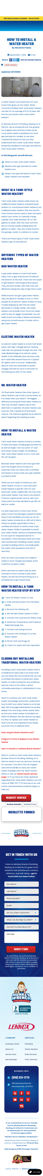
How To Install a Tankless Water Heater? (21, 748)
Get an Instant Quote (31, 60)
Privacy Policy (32, 1143)
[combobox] (21, 912)
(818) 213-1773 (20, 1078)
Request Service (16, 798)
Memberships (11, 1059)
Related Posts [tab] (30, 804)
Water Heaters (11, 65)
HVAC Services (31, 1059)
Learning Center (12, 1044)
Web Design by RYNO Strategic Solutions (21, 1149)
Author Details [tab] (14, 804)
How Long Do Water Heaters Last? (17, 732)
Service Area (11, 1054)
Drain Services (31, 1054)
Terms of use (21, 1145)
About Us (9, 1049)
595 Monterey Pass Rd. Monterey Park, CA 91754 (22, 1085)
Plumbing (29, 1044)
